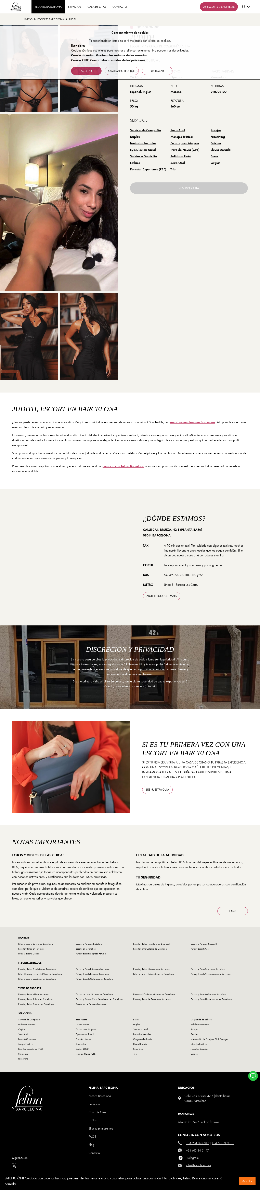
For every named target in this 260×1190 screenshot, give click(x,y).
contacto (120, 7)
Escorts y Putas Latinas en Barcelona (93, 969)
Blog (91, 1145)
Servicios (74, 7)
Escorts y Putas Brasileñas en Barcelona (37, 969)
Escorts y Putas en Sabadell (204, 943)
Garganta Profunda (142, 1039)
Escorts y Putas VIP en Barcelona (33, 994)
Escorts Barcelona (50, 19)
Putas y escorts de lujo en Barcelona (35, 943)
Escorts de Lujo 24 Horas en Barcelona (94, 994)
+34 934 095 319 (197, 1143)
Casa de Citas (97, 7)
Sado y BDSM (82, 1049)
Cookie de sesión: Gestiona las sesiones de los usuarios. (109, 55)
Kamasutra (81, 1044)
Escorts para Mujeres (184, 143)
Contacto (94, 1153)
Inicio (28, 19)
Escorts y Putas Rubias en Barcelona (35, 999)
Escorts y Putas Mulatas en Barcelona (208, 994)
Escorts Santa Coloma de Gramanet (150, 948)
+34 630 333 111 (223, 1143)
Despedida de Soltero (201, 1019)
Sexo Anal (177, 130)
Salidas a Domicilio (143, 156)
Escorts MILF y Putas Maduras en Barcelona (154, 994)
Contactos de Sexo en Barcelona (91, 1004)
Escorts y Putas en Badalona (89, 943)
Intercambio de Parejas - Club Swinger (209, 1039)
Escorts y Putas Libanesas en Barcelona (151, 969)
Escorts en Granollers (86, 948)
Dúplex (135, 137)
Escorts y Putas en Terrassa (30, 948)
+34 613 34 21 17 (197, 1150)
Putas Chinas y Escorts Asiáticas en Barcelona (40, 974)
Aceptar (247, 1181)
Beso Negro (81, 1019)
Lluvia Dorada (221, 150)
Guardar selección (121, 71)
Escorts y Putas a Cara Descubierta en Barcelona (99, 999)
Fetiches (216, 143)
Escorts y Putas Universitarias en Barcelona (211, 999)
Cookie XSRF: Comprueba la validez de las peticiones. (108, 60)
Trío (173, 169)
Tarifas (93, 1120)
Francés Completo (27, 1039)
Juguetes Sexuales (199, 1049)
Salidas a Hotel (180, 156)
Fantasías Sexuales (143, 143)
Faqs (92, 1136)
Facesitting (218, 137)
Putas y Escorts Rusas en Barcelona (92, 974)
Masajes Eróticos (181, 137)
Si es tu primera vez (101, 1128)
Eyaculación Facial (143, 150)
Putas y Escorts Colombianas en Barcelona (153, 974)
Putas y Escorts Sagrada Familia (91, 953)
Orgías (215, 163)
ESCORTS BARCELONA (48, 7)
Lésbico (135, 163)
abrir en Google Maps (161, 596)
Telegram (193, 1158)
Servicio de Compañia (145, 130)
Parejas (216, 130)
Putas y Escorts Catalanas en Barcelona (94, 979)
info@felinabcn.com (198, 1165)
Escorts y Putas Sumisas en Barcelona (36, 1004)
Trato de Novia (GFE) (184, 150)
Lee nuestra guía (157, 789)
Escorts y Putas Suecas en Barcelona (208, 969)
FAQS (232, 911)
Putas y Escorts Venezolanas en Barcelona (211, 974)
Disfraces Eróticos (26, 1024)
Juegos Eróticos (25, 1044)
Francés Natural (83, 1039)
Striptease (23, 1053)
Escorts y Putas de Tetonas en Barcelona (152, 999)
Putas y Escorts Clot (200, 948)
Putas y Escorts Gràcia (28, 953)
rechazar (157, 71)
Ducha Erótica (82, 1024)
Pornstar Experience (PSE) (148, 169)
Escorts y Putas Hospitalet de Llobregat (151, 943)
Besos (214, 156)
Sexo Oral (177, 163)
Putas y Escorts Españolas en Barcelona (37, 979)
